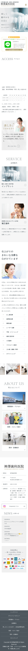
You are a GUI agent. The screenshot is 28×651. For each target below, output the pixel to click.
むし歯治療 (9, 314)
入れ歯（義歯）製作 (12, 349)
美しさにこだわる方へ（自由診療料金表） (14, 627)
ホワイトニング (11, 353)
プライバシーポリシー (14, 616)
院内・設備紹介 (14, 634)
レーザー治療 (10, 327)
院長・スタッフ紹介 (14, 630)
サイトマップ (14, 638)
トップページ (14, 612)
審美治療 (9, 323)
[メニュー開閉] (26, 5)
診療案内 (14, 623)
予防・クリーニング (12, 332)
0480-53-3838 (13, 484)
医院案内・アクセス (14, 619)
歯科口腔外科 (10, 336)
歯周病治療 (9, 319)
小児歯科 (9, 340)
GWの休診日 (7, 528)
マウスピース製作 (11, 345)
